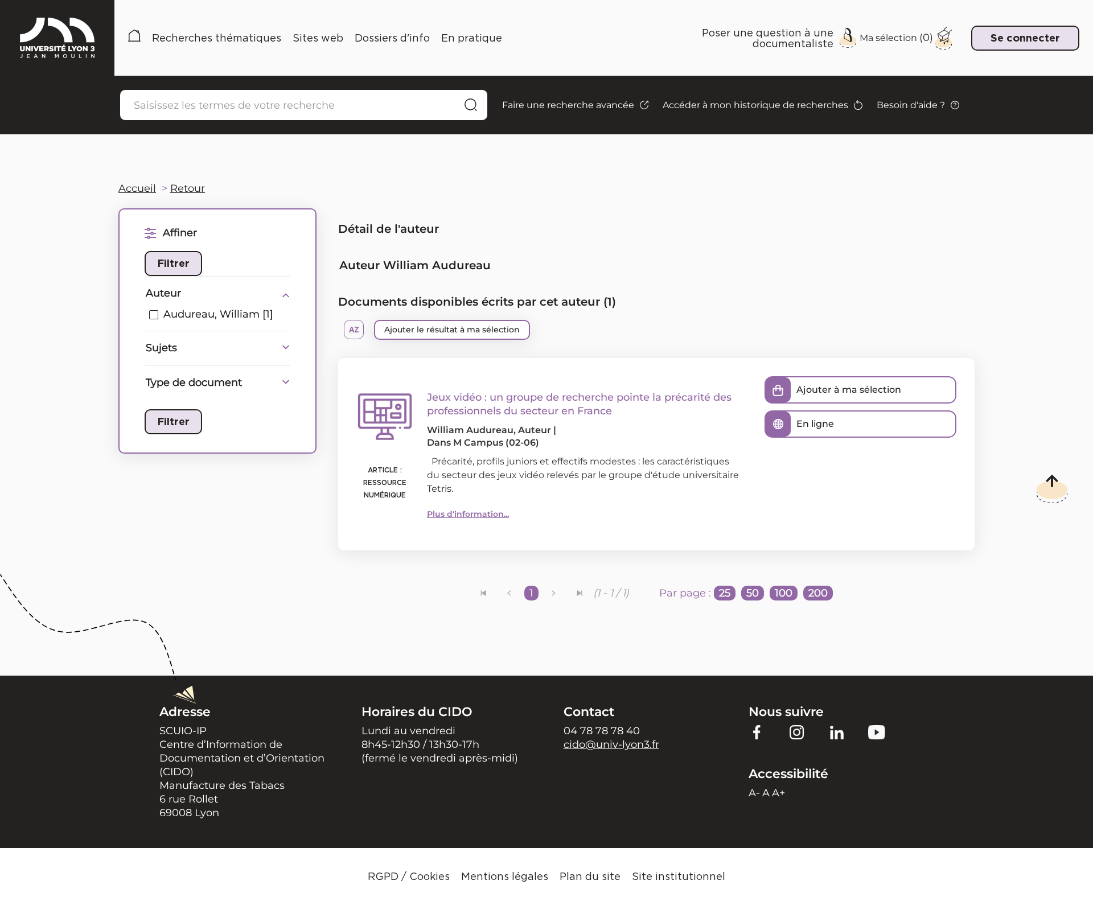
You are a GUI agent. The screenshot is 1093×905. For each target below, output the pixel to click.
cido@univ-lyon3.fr (611, 744)
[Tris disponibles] (354, 329)
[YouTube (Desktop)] (876, 732)
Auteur (163, 293)
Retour (187, 188)
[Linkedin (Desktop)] (836, 732)
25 (724, 593)
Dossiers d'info (392, 38)
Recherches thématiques (216, 38)
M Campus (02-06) (496, 442)
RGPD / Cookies (409, 876)
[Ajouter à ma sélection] (778, 389)
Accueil (134, 38)
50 (752, 593)
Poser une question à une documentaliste (767, 38)
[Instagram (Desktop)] (797, 732)
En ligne (815, 423)
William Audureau (470, 430)
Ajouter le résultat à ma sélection (452, 329)
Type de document (194, 382)
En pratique (471, 38)
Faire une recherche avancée (568, 105)
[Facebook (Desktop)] (757, 732)
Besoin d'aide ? (911, 105)
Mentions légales (504, 876)
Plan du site (590, 876)
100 (783, 593)
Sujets (161, 348)
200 (818, 593)
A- (754, 793)
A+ (778, 793)
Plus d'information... (468, 514)
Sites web (318, 38)
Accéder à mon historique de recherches (755, 105)
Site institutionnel (678, 876)
